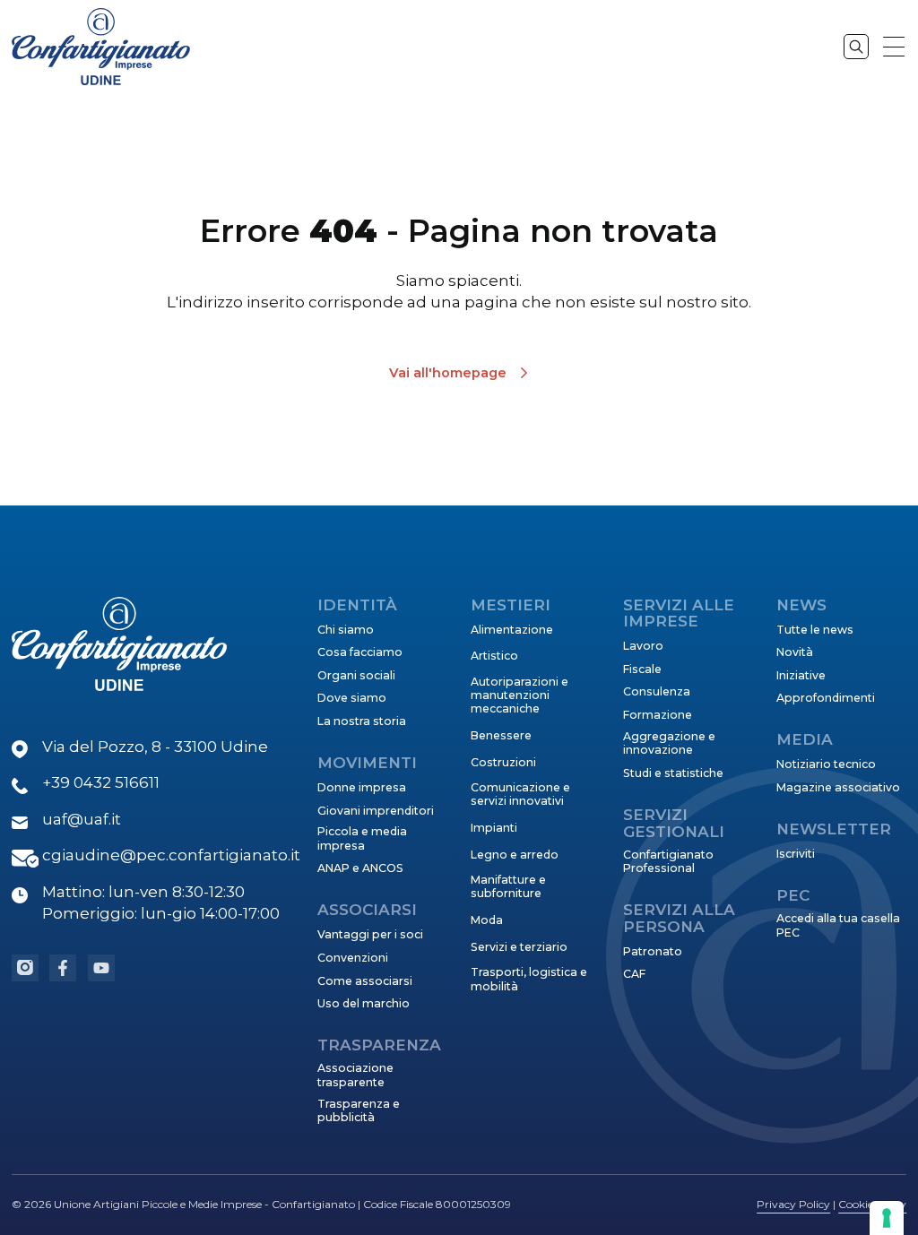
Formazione (657, 714)
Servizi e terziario (519, 947)
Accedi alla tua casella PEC (838, 924)
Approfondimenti (825, 697)
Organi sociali (356, 675)
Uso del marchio (363, 1003)
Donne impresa (361, 787)
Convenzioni (352, 957)
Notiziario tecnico (826, 764)
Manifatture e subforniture (508, 886)
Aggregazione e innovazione (669, 743)
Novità (794, 652)
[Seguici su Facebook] (62, 967)
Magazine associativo (838, 787)
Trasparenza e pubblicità (358, 1110)
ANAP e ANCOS (360, 868)
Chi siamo (345, 629)
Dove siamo (351, 697)
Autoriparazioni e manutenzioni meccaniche (519, 695)
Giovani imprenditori (375, 810)
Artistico (494, 655)
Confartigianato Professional (668, 861)
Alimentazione (512, 629)
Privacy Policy (793, 1204)
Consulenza (656, 691)
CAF (634, 973)
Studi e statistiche (673, 773)
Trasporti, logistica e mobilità (529, 978)
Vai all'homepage (448, 373)
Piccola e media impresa (362, 838)
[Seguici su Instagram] (25, 967)
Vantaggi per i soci (370, 934)
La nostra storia (361, 721)
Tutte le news (814, 629)
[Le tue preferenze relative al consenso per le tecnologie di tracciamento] (887, 1218)
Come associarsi (364, 981)
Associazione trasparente (355, 1074)
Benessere (501, 735)
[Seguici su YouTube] (101, 967)
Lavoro (643, 645)
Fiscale (642, 669)
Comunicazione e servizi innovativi (520, 794)
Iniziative (801, 675)
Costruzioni (503, 762)
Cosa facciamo (360, 652)
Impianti (494, 827)
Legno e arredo (515, 854)
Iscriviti (795, 853)
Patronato (652, 951)
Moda (487, 920)
